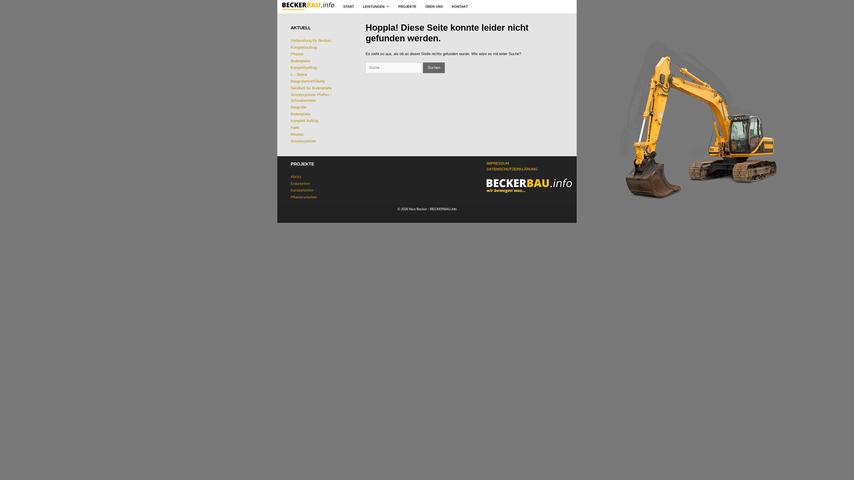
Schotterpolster (303, 141)
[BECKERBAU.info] (308, 6)
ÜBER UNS (434, 6)
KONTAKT (460, 6)
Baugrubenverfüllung (308, 81)
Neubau (297, 134)
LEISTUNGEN (374, 6)
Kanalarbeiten (302, 190)
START (348, 6)
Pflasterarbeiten (304, 197)
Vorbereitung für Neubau (311, 40)
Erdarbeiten (300, 184)
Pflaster (297, 54)
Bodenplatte (300, 61)
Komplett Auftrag (304, 121)
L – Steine (299, 74)
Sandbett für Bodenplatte (311, 88)
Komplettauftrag (304, 47)
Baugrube (298, 107)
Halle (295, 128)
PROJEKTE (407, 6)
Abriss (296, 177)
